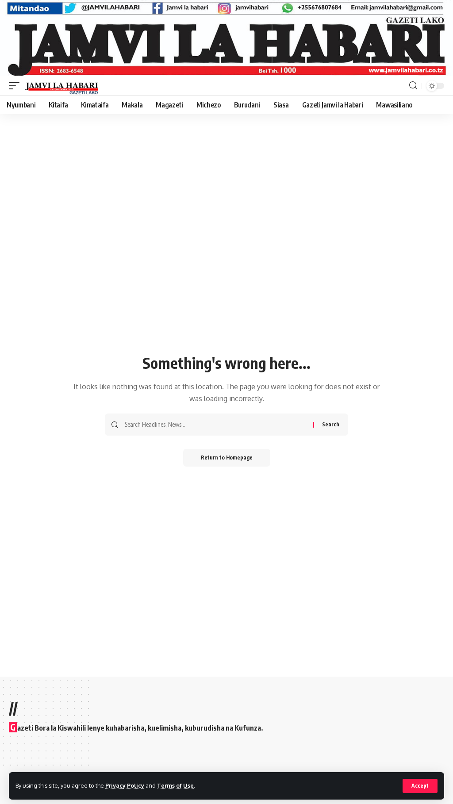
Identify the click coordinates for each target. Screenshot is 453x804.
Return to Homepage (227, 457)
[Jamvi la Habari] (62, 86)
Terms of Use (175, 785)
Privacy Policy (124, 785)
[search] (413, 85)
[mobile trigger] (16, 86)
